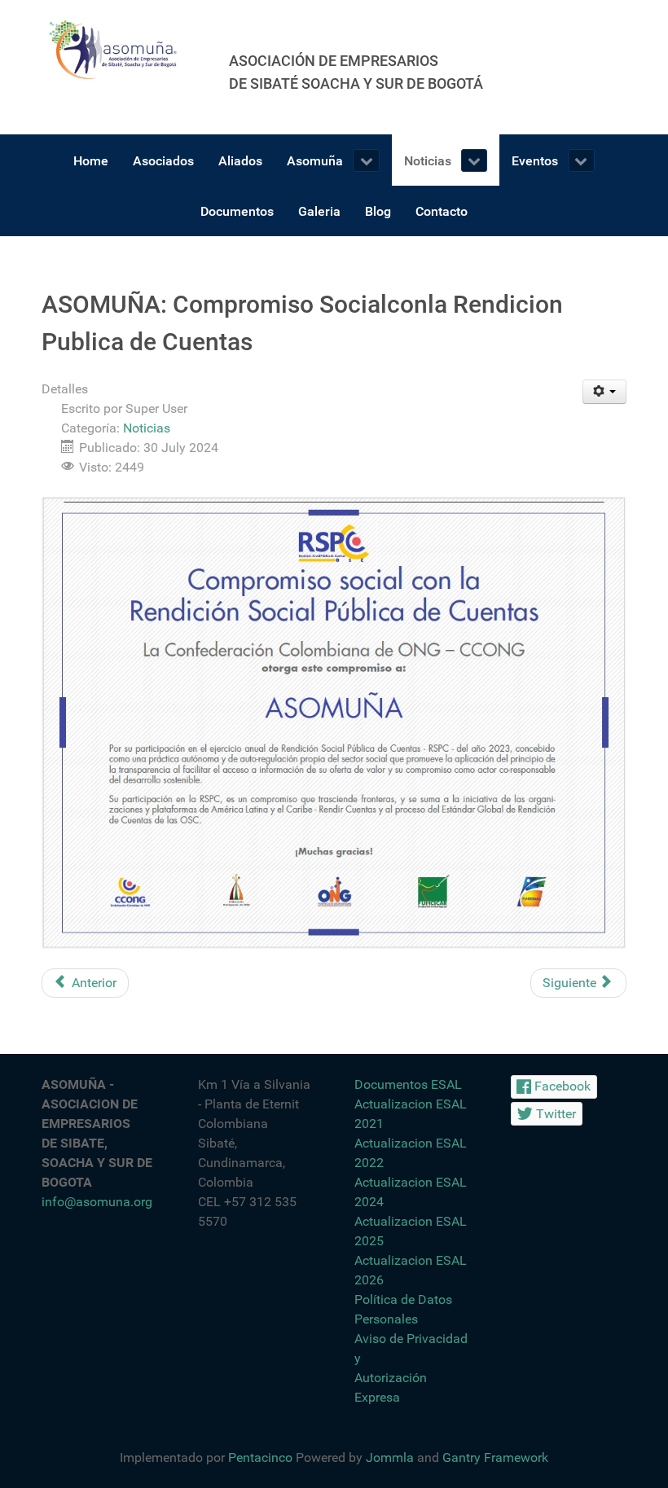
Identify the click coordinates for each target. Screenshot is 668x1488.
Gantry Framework (495, 1457)
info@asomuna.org (97, 1201)
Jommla (390, 1457)
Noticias (146, 428)
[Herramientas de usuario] (604, 392)
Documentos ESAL (408, 1084)
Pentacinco (260, 1457)
